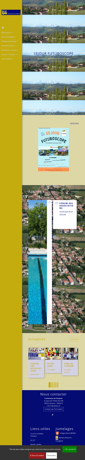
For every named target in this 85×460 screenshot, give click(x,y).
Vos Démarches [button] (8, 45)
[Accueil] (11, 12)
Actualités (54, 59)
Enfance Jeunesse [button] (9, 41)
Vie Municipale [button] (8, 37)
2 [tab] (52, 384)
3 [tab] (55, 384)
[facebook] (53, 414)
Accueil (42, 59)
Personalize (51, 455)
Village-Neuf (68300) (68, 433)
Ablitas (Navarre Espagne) (64, 439)
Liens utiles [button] (7, 59)
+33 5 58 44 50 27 (53, 406)
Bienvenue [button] (6, 32)
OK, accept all (70, 449)
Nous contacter (53, 394)
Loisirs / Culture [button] (9, 54)
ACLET (32, 440)
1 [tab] (50, 384)
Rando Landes (35, 444)
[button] (11, 28)
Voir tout (74, 191)
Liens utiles (40, 429)
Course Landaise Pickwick (36, 434)
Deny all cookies (37, 455)
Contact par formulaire (54, 409)
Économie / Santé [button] (9, 50)
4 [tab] (57, 384)
